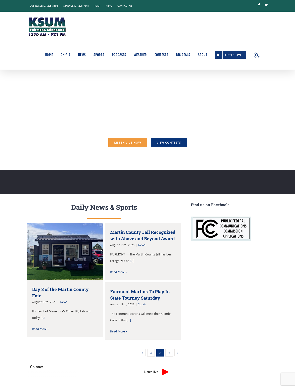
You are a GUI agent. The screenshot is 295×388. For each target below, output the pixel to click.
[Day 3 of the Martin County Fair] (65, 251)
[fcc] (221, 218)
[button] (257, 55)
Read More (39, 329)
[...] (43, 318)
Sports (142, 304)
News (63, 302)
